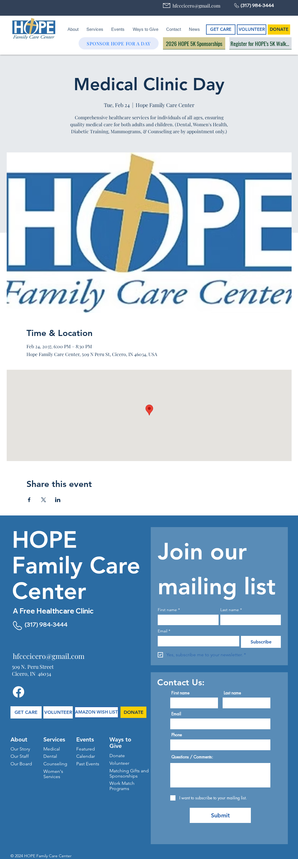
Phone (176, 735)
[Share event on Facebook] (29, 499)
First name (169, 609)
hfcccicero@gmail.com (196, 6)
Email (164, 631)
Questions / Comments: (192, 757)
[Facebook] (18, 692)
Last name (231, 609)
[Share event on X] (43, 499)
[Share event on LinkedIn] (58, 499)
